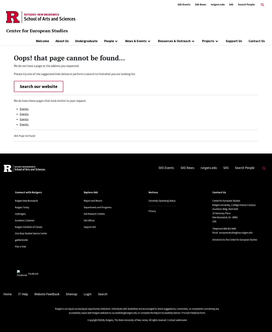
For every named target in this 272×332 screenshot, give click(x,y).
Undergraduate (86, 41)
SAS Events (184, 4)
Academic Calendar (24, 220)
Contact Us (257, 41)
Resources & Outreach (174, 41)
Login (87, 294)
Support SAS (90, 226)
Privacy (152, 211)
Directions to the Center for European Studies (234, 239)
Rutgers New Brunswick (26, 200)
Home (7, 294)
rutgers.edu (218, 4)
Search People (246, 4)
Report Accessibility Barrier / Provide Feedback (177, 312)
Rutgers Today (22, 207)
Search (102, 294)
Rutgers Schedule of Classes (28, 226)
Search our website (38, 86)
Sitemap (71, 294)
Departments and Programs (97, 207)
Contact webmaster (177, 320)
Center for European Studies (37, 31)
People (109, 41)
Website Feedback (46, 294)
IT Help (23, 294)
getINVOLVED (21, 240)
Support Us (234, 41)
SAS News (200, 4)
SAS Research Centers (94, 213)
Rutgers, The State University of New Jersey (127, 320)
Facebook (33, 273)
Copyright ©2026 (96, 320)
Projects (208, 41)
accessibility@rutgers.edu (124, 312)
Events (24, 109)
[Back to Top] (264, 323)
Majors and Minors (93, 200)
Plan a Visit (20, 246)
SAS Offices (89, 220)
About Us (62, 41)
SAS (231, 4)
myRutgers (20, 213)
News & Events (136, 41)
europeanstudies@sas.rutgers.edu (236, 232)
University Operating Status (162, 200)
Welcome (42, 41)
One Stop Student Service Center (31, 233)
